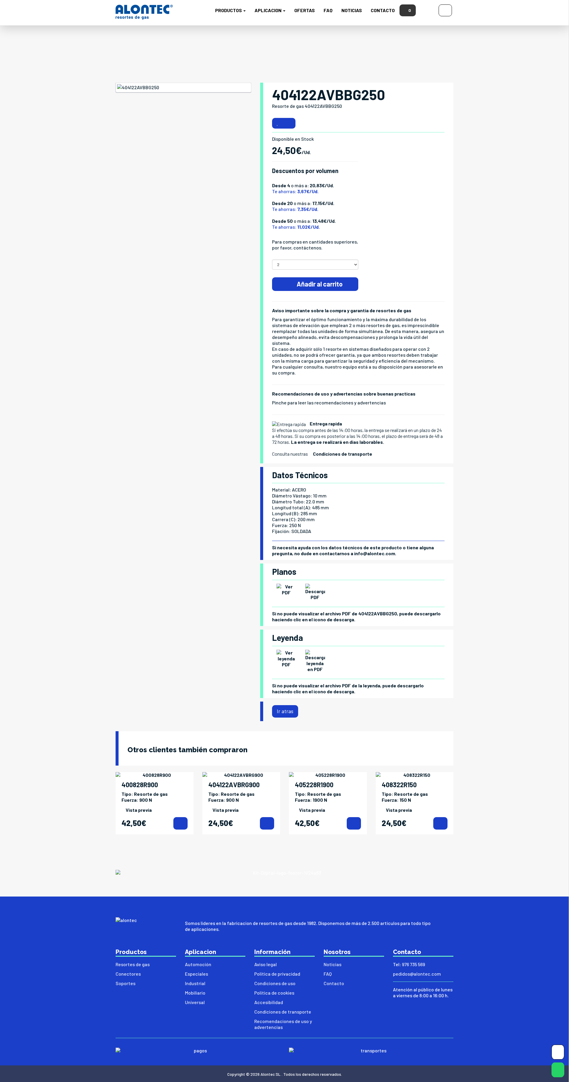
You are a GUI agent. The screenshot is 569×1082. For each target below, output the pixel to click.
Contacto (383, 10)
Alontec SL (270, 1074)
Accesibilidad (268, 1002)
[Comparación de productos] (289, 123)
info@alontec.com (374, 553)
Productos (229, 10)
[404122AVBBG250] (183, 87)
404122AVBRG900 (234, 784)
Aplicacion (268, 10)
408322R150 (399, 784)
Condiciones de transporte (342, 454)
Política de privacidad (277, 974)
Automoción (198, 964)
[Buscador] (427, 9)
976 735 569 (413, 964)
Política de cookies (274, 992)
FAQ (328, 10)
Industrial (195, 983)
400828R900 (140, 784)
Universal (195, 1002)
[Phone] (558, 1053)
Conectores (128, 974)
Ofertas (304, 10)
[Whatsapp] (558, 1071)
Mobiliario (195, 992)
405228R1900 (314, 784)
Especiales (196, 974)
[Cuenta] (445, 9)
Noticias (351, 10)
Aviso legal (265, 964)
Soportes (125, 983)
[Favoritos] (277, 123)
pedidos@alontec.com (417, 974)
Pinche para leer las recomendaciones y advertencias (329, 402)
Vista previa (139, 810)
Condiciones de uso (274, 983)
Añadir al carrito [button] (319, 284)
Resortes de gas (133, 964)
